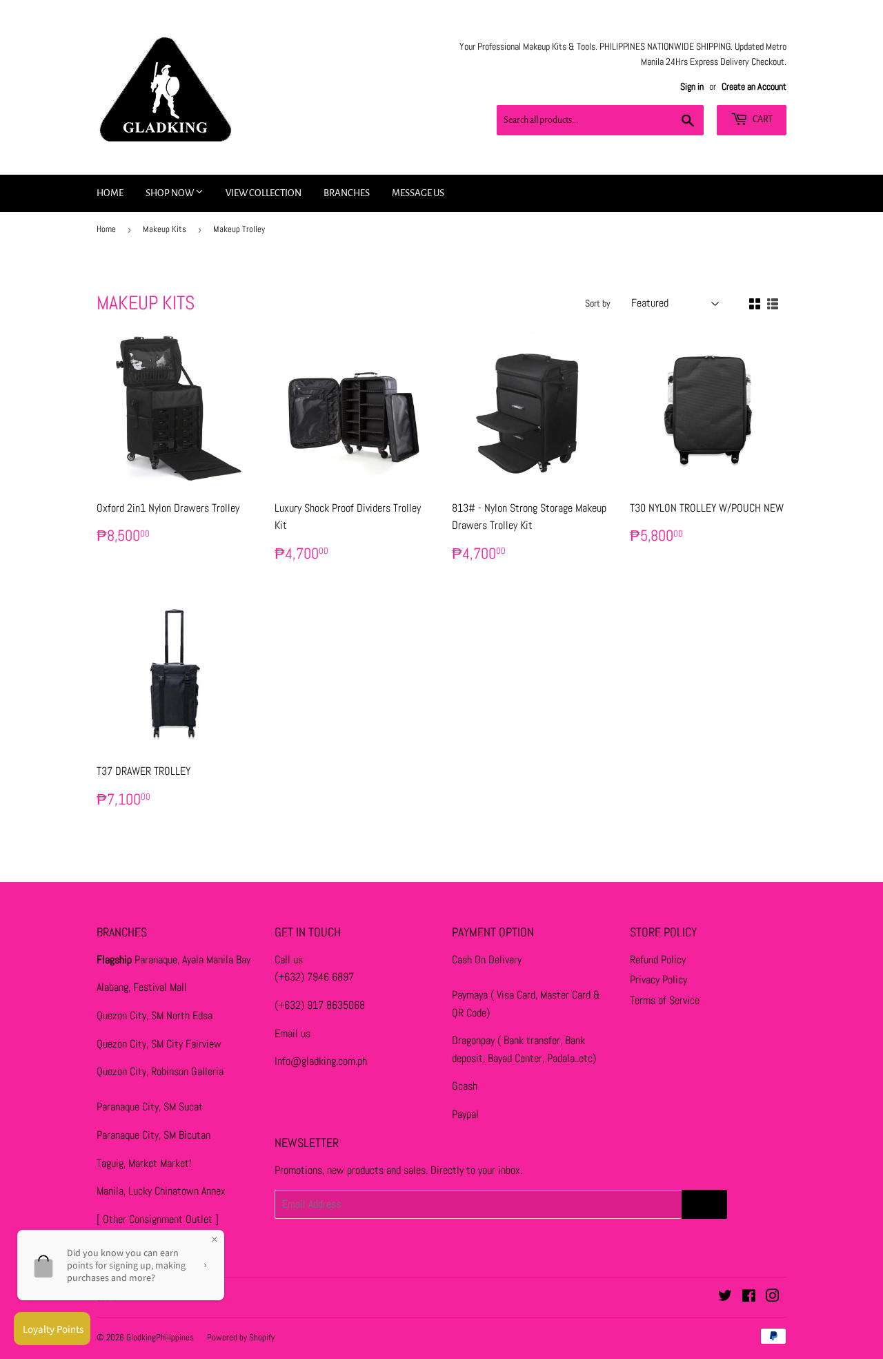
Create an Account (754, 87)
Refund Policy (658, 959)
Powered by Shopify (241, 1337)
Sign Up (704, 1204)
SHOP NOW (170, 193)
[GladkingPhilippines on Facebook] (749, 1297)
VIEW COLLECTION (263, 193)
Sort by (598, 303)
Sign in (692, 87)
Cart (762, 119)
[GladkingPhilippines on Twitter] (725, 1297)
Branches (347, 193)
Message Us (418, 193)
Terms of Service (665, 1000)
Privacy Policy (658, 979)
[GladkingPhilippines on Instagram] (773, 1297)
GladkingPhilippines (160, 1337)
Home (110, 193)
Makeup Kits (164, 229)
